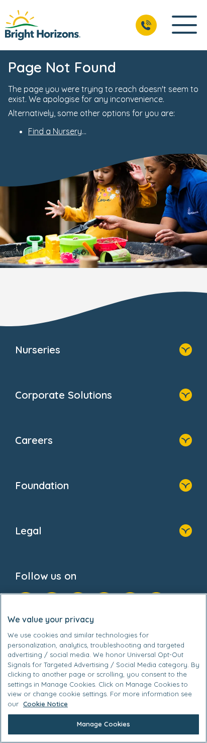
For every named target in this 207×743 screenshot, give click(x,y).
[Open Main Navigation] (184, 25)
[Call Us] (146, 25)
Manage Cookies (104, 724)
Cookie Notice (45, 704)
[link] (42, 25)
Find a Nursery (55, 131)
